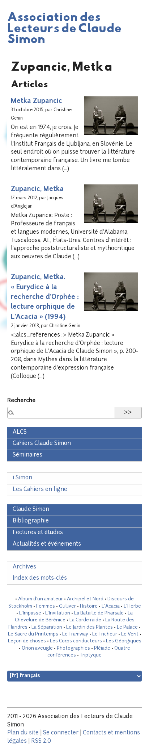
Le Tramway (75, 634)
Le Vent (130, 634)
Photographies (73, 648)
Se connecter (60, 733)
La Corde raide (85, 620)
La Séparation (46, 627)
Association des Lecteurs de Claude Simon (64, 27)
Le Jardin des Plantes (89, 627)
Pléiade (102, 648)
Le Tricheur (104, 634)
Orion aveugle (37, 648)
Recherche (21, 401)
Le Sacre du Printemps (33, 634)
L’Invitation (57, 613)
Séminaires (27, 455)
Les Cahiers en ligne (40, 489)
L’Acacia (111, 606)
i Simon (22, 478)
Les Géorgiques (123, 641)
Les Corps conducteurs (76, 641)
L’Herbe (132, 606)
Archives (24, 567)
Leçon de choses (27, 641)
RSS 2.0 (41, 741)
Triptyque (91, 655)
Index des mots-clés (40, 578)
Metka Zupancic (36, 101)
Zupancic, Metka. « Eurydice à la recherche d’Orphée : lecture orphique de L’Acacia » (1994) (45, 297)
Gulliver (67, 606)
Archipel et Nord (85, 599)
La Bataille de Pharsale (99, 613)
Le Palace (127, 627)
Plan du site (23, 733)
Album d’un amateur (40, 599)
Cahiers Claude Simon (42, 443)
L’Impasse (30, 613)
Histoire (89, 606)
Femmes (45, 606)
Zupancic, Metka (37, 189)
